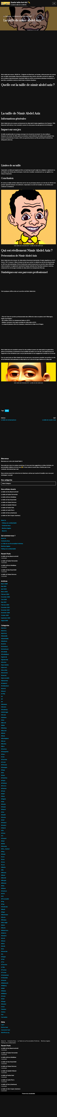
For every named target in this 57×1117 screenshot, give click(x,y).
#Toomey (3, 970)
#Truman (3, 972)
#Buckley (3, 744)
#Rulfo (3, 925)
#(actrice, (4, 630)
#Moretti (3, 878)
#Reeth (3, 909)
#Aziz (7, 410)
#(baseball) (4, 636)
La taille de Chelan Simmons (8, 502)
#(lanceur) (4, 667)
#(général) (4, 657)
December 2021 (5, 607)
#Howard (3, 822)
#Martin (3, 867)
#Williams (4, 993)
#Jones (3, 833)
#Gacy (3, 796)
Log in (2, 1024)
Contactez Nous (6, 525)
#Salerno (3, 933)
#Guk (2, 801)
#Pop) (2, 904)
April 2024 (4, 589)
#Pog (2, 901)
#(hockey (3, 662)
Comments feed (5, 1030)
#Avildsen (4, 717)
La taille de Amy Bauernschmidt (9, 492)
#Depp (3, 770)
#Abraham (4, 704)
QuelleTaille (8, 16)
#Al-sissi (3, 715)
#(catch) (3, 644)
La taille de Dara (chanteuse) (9, 513)
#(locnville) (4, 670)
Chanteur (3, 1009)
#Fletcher (4, 788)
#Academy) (4, 709)
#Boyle (3, 736)
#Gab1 (3, 793)
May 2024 (3, 586)
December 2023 (5, 597)
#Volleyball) (4, 977)
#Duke (3, 775)
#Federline (4, 778)
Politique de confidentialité (9, 523)
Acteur (3, 1006)
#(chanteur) (4, 646)
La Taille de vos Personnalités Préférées (12, 543)
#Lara (2, 857)
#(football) (4, 652)
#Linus (3, 862)
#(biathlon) (4, 641)
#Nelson (3, 888)
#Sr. (2, 954)
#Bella (3, 725)
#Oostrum (4, 891)
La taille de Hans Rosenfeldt (8, 499)
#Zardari (3, 1004)
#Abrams (3, 707)
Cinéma (3, 1012)
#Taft (2, 959)
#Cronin (3, 762)
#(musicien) (4, 672)
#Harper (3, 807)
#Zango (3, 1001)
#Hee (2, 812)
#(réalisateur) (5, 686)
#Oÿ (2, 896)
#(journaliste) (4, 665)
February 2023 (5, 605)
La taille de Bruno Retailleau (8, 497)
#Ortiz (3, 893)
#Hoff (2, 820)
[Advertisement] (28, 41)
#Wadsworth (4, 983)
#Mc (2, 870)
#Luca (3, 864)
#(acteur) (3, 628)
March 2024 (4, 591)
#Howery (3, 825)
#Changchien (4, 751)
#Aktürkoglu (4, 712)
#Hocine (3, 817)
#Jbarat (3, 828)
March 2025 (4, 584)
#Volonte (3, 980)
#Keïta (3, 843)
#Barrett (3, 722)
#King (2, 851)
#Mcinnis (3, 872)
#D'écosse (4, 765)
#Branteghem (5, 738)
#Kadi (2, 841)
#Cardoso (4, 749)
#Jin (2, 830)
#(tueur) (3, 691)
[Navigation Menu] (54, 3)
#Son (2, 949)
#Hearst (3, 809)
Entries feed (4, 1027)
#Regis (3, 912)
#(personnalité (5, 678)
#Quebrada (4, 907)
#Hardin (3, 804)
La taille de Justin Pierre (7, 510)
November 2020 (5, 612)
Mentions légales (6, 528)
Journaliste (4, 1017)
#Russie (3, 928)
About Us (3, 520)
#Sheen (3, 941)
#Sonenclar (4, 951)
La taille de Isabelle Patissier (9, 505)
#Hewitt (3, 815)
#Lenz (3, 859)
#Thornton (4, 964)
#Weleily (3, 991)
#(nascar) (3, 675)
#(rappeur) (4, 683)
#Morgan (3, 880)
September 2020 (5, 618)
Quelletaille (32, 1093)
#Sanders (4, 935)
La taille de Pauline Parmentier (9, 494)
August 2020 (4, 620)
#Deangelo (4, 767)
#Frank (3, 791)
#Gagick (3, 799)
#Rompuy (3, 920)
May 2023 (3, 602)
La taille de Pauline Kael (7, 507)
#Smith (3, 946)
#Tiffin (3, 967)
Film (2, 1014)
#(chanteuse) (4, 649)
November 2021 (5, 610)
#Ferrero (3, 786)
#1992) (3, 694)
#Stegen (3, 957)
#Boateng (3, 728)
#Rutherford (4, 930)
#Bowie (3, 733)
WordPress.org (5, 1032)
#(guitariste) (4, 659)
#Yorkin (3, 996)
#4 (2, 701)
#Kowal (3, 854)
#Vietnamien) (5, 975)
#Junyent (3, 838)
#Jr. (2, 836)
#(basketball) (4, 638)
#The (2, 962)
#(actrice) (4, 633)
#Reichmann (4, 914)
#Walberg (4, 985)
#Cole (2, 757)
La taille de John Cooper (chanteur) (10, 515)
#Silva (3, 943)
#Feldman (4, 783)
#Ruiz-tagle (4, 922)
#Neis (2, 886)
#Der (2, 772)
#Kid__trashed (5, 849)
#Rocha (3, 917)
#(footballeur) (5, 654)
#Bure (3, 746)
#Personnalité (5, 899)
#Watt (3, 988)
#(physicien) (4, 680)
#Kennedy (4, 846)
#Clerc (3, 754)
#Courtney (4, 759)
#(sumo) (3, 688)
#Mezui (3, 875)
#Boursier (4, 730)
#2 (2, 696)
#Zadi (2, 999)
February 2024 (5, 594)
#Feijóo (3, 780)
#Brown (3, 741)
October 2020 (5, 615)
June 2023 (4, 599)
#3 (2, 699)
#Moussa (3, 883)
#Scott (3, 938)
